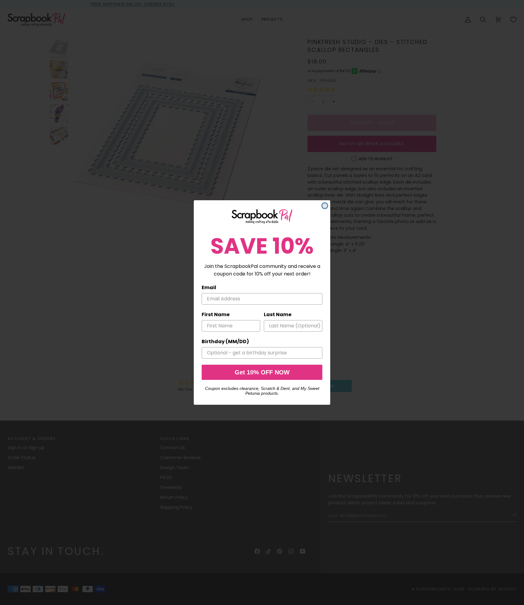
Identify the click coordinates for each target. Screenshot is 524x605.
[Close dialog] (325, 206)
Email (209, 287)
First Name (216, 314)
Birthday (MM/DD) (225, 341)
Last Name (277, 314)
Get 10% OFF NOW (262, 372)
